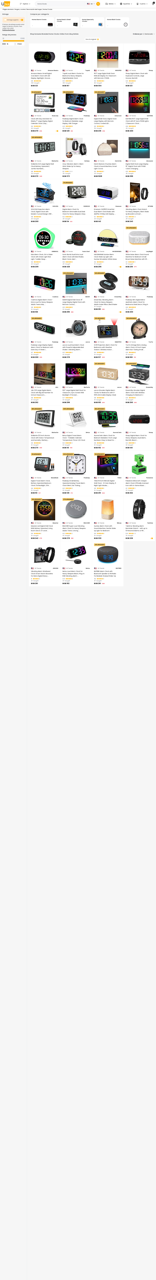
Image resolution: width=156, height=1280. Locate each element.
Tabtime (150, 523)
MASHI (87, 297)
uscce (88, 342)
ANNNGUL (55, 251)
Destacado (149, 34)
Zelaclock (118, 116)
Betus (88, 432)
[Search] (98, 4)
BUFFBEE (118, 568)
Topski (87, 70)
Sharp (151, 70)
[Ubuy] (6, 3)
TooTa (151, 342)
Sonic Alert (86, 251)
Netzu (88, 568)
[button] (110, 4)
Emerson (118, 206)
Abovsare (149, 161)
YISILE (119, 478)
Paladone (149, 478)
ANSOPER (118, 70)
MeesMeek (54, 478)
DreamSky (118, 297)
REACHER (87, 523)
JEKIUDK (55, 568)
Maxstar (55, 523)
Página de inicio (8, 9)
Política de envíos (8, 30)
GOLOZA (55, 206)
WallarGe (55, 161)
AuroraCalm (117, 432)
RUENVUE (87, 206)
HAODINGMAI (116, 251)
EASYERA (150, 116)
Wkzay (119, 523)
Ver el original (91, 39)
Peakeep (87, 116)
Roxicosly (55, 116)
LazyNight (149, 251)
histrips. (87, 161)
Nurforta (87, 387)
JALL (56, 387)
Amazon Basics (53, 70)
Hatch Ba (118, 161)
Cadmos (55, 297)
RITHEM (150, 206)
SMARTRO (118, 342)
